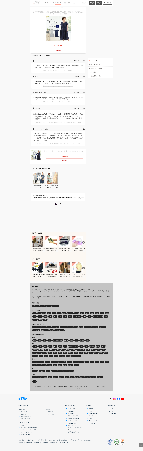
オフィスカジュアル (42, 313)
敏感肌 (75, 352)
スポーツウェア (102, 327)
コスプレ (34, 381)
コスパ (56, 355)
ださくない (103, 346)
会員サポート (112, 413)
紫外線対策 (35, 349)
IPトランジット (72, 425)
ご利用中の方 (111, 406)
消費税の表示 (30, 440)
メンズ (46, 2)
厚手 (99, 349)
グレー (48, 371)
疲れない (55, 346)
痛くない (98, 346)
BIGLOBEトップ (63, 443)
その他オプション (25, 434)
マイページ (108, 3)
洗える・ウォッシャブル (58, 340)
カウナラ (92, 386)
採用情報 (91, 418)
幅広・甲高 (45, 352)
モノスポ (80, 386)
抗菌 (77, 340)
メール (111, 411)
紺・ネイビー (53, 371)
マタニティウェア (44, 330)
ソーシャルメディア (94, 423)
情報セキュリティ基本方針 (41, 443)
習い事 (50, 316)
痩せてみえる (92, 346)
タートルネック (41, 361)
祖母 (67, 377)
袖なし (50, 352)
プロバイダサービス (73, 416)
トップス (34, 327)
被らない (86, 346)
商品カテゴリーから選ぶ (95, 68)
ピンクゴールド (71, 371)
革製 (107, 361)
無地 (34, 365)
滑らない (40, 346)
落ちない (81, 346)
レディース (58, 2)
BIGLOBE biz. (71, 408)
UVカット (35, 340)
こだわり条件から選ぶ (95, 76)
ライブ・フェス (70, 313)
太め (58, 349)
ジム (70, 316)
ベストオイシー (73, 386)
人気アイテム (76, 3)
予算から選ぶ (92, 72)
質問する (92, 3)
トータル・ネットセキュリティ (29, 430)
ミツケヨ (98, 386)
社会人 (81, 377)
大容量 (67, 349)
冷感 (40, 340)
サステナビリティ (93, 413)
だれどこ (45, 386)
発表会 (45, 316)
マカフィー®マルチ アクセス (75, 428)
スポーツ (65, 316)
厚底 (86, 352)
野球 (90, 316)
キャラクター (100, 377)
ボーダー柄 (69, 361)
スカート (49, 327)
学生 (87, 377)
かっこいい (70, 365)
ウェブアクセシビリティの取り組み (45, 440)
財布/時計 (81, 327)
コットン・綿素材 (54, 361)
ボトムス (44, 327)
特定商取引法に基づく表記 (25, 443)
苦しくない (35, 346)
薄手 (104, 349)
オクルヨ (50, 386)
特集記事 (84, 3)
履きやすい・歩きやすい (73, 346)
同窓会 (63, 313)
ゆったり (63, 349)
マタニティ (40, 316)
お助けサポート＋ (25, 425)
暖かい (60, 346)
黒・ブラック (42, 371)
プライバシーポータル (76, 440)
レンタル (81, 352)
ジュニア (34, 377)
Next (83, 242)
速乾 (50, 340)
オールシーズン (55, 305)
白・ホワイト (35, 371)
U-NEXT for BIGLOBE (27, 432)
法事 (45, 319)
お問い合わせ (22, 440)
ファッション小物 (87, 327)
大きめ (46, 349)
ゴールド (64, 371)
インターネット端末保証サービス (29, 427)
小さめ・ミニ (52, 349)
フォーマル (76, 365)
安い (46, 355)
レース (92, 361)
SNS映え (68, 355)
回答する (99, 3)
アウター (39, 327)
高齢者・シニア (93, 377)
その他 (51, 330)
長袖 (39, 352)
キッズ (52, 2)
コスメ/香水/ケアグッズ (59, 330)
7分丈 (55, 352)
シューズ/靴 (70, 327)
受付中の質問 (67, 3)
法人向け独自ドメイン (73, 432)
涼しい (65, 346)
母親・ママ (61, 377)
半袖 (34, 352)
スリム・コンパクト (81, 349)
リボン (102, 361)
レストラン (76, 313)
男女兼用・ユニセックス (76, 355)
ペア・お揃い (62, 355)
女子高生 (39, 377)
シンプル (44, 365)
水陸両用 (71, 340)
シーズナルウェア (36, 330)
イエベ (90, 352)
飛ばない (50, 346)
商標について (53, 443)
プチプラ (51, 355)
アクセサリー (95, 327)
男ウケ (105, 352)
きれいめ (60, 365)
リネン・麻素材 (63, 361)
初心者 (50, 377)
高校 (87, 313)
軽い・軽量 (73, 349)
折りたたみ (93, 349)
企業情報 (88, 406)
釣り (106, 316)
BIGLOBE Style (93, 420)
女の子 (76, 377)
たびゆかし (103, 386)
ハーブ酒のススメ (67, 388)
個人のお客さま (23, 406)
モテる (100, 352)
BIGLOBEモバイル (26, 416)
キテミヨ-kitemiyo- (37, 195)
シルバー (59, 371)
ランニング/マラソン (77, 316)
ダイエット (35, 319)
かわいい (39, 365)
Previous (33, 242)
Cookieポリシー (88, 440)
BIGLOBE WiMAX (25, 419)
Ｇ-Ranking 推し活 (76, 388)
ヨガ (85, 316)
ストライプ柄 (81, 361)
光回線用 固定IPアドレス (74, 418)
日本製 (60, 352)
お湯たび (56, 386)
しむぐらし (51, 414)
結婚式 (40, 319)
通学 (55, 316)
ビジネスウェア (55, 327)
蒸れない (45, 346)
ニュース (91, 416)
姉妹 (72, 377)
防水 (45, 340)
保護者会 (107, 313)
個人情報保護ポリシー (63, 440)
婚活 (97, 313)
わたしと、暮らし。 (63, 386)
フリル (97, 361)
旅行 (82, 313)
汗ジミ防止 (82, 340)
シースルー (47, 361)
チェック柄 (75, 361)
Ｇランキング (38, 386)
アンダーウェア (63, 327)
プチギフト (55, 377)
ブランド (91, 411)
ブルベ (95, 352)
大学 (92, 313)
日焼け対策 (40, 349)
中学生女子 (45, 377)
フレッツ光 (70, 413)
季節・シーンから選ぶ (95, 64)
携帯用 (87, 349)
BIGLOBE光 (24, 412)
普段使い (65, 365)
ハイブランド (35, 355)
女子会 (102, 313)
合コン (53, 313)
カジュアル (50, 365)
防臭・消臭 (66, 340)
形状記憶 (87, 340)
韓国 (65, 352)
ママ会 (34, 316)
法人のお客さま (70, 406)
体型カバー (70, 352)
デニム (34, 361)
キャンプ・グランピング (98, 316)
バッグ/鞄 (76, 327)
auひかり (23, 414)
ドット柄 (87, 361)
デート (58, 313)
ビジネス (34, 313)
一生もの (41, 355)
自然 (55, 365)
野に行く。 (86, 386)
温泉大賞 (50, 412)
